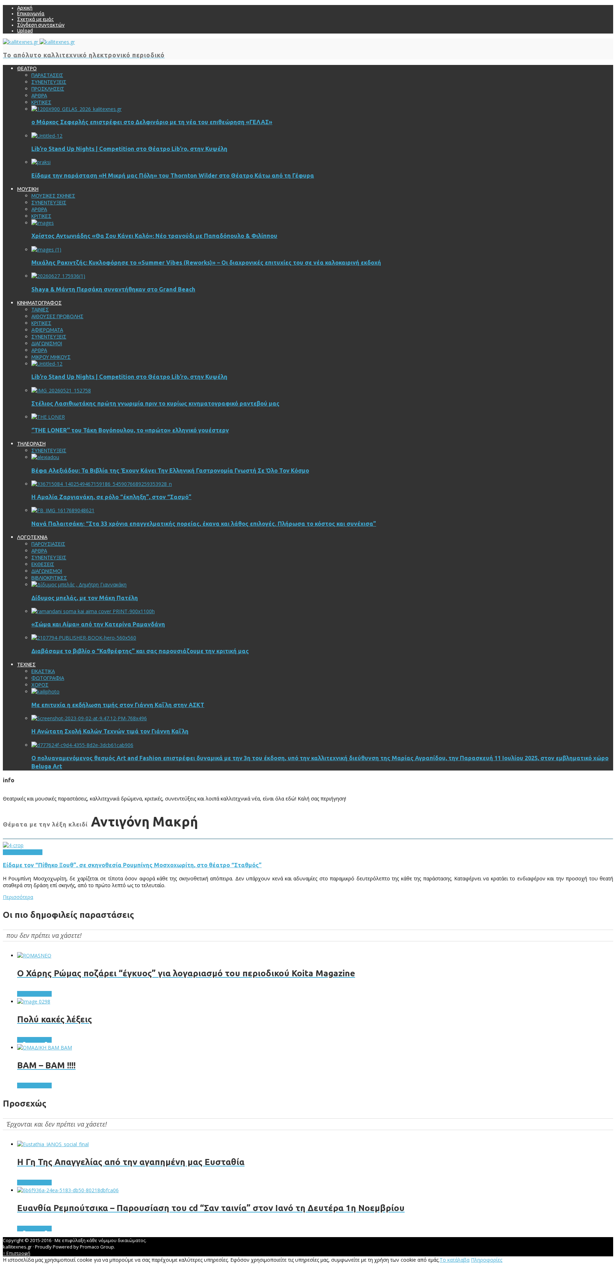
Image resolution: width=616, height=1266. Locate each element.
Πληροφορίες (486, 1259)
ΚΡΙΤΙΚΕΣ (32, 852)
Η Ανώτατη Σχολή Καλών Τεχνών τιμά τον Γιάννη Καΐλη (110, 731)
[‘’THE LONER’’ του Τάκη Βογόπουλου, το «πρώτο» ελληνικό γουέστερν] (48, 416)
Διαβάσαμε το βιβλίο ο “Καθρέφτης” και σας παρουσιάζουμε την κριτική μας (140, 651)
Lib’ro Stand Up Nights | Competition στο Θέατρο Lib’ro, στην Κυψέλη (129, 149)
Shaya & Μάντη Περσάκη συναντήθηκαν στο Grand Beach (113, 289)
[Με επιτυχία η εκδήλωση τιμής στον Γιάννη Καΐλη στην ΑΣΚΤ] (45, 691)
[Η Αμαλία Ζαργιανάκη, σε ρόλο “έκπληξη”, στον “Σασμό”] (101, 484)
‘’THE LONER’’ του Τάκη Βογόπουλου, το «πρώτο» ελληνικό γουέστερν (130, 430)
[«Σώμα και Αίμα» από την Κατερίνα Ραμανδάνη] (93, 611)
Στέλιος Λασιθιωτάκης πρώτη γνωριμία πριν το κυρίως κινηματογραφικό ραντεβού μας (155, 403)
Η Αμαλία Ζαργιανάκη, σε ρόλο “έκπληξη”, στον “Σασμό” (111, 497)
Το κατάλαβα (454, 1259)
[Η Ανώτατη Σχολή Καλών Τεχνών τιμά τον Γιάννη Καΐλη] (89, 718)
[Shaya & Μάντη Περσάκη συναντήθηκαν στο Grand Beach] (58, 276)
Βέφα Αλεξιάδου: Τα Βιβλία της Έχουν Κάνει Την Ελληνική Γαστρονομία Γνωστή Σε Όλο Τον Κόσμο (170, 470)
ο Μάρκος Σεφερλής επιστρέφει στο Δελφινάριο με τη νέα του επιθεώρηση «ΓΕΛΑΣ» (151, 122)
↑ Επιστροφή (16, 1253)
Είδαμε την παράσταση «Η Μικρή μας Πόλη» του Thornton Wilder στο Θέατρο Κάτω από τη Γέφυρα (172, 175)
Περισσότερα (18, 897)
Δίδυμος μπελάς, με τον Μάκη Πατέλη (84, 598)
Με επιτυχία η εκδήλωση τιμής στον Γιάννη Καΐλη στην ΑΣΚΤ (117, 705)
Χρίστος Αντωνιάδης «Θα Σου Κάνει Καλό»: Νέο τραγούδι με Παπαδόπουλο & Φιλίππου (154, 236)
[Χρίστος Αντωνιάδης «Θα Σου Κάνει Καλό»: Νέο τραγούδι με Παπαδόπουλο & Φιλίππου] (42, 222)
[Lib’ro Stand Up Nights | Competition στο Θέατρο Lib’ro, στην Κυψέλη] (46, 135)
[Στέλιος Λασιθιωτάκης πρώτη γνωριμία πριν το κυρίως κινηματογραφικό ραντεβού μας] (61, 390)
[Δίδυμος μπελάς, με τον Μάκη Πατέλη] (79, 584)
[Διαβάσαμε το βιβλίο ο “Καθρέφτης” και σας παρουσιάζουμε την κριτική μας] (83, 637)
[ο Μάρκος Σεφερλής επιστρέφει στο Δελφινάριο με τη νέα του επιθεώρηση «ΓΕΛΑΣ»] (76, 109)
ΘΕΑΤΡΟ (12, 852)
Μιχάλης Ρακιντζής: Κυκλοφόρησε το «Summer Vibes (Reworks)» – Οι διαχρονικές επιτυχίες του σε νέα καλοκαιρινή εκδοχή (206, 262)
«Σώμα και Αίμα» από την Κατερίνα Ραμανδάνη (98, 624)
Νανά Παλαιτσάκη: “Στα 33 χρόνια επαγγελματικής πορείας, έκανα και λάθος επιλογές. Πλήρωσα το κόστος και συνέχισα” (203, 523)
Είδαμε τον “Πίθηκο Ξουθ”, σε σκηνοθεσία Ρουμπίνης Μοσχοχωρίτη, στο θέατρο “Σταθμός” (132, 865)
